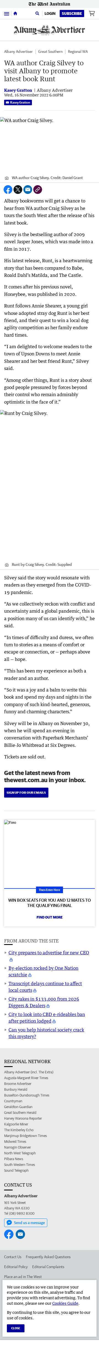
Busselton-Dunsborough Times (26, 1095)
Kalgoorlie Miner (16, 1124)
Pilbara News (13, 1159)
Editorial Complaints (48, 1267)
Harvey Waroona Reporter (23, 1118)
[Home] (15, 13)
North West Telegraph (20, 1153)
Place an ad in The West (23, 1276)
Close (15, 1328)
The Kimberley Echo (19, 1130)
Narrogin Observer (17, 1147)
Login (50, 13)
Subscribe (72, 13)
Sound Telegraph (16, 1170)
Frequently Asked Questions (48, 1257)
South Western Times (19, 1165)
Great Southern (50, 51)
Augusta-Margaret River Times (26, 1078)
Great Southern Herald (20, 1113)
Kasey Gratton (20, 102)
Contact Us (12, 1257)
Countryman (13, 1101)
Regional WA (78, 51)
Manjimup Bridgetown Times (25, 1136)
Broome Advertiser (17, 1084)
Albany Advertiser (18, 51)
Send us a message (29, 1222)
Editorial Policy (16, 1267)
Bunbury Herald (15, 1089)
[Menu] (6, 13)
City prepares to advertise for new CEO (49, 952)
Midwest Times (15, 1141)
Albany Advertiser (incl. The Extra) (28, 1072)
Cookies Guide (65, 1303)
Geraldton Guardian (18, 1107)
